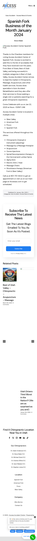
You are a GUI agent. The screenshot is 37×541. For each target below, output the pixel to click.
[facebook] (9, 438)
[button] (4, 341)
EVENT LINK (20, 107)
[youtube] (20, 438)
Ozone (9, 151)
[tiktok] (27, 438)
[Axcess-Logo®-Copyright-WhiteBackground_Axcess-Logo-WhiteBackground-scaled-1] (9, 2)
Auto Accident (10, 15)
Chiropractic (11, 140)
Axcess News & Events (24, 15)
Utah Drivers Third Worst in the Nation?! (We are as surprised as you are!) (26, 400)
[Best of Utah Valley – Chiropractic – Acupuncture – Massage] (10, 274)
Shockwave (11, 168)
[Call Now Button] (32, 537)
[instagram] (17, 438)
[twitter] (13, 438)
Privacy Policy (19, 253)
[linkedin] (24, 438)
